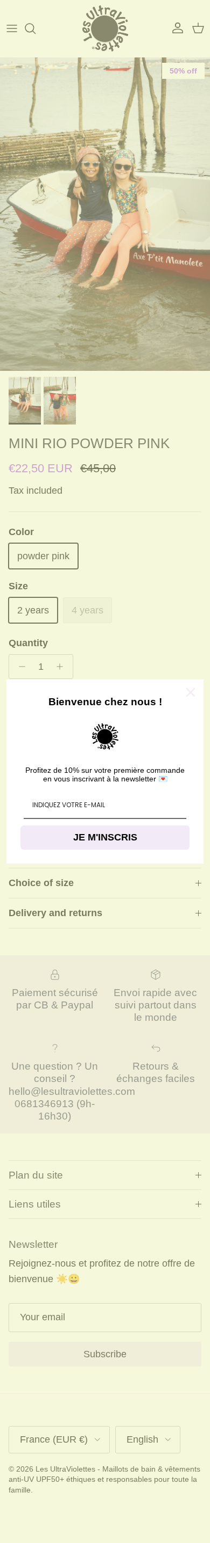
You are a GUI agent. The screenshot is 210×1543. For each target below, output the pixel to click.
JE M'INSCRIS (105, 837)
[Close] (191, 692)
